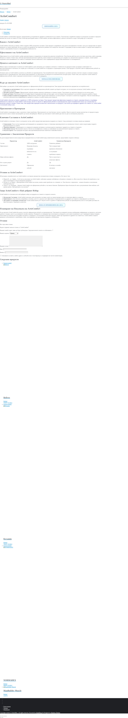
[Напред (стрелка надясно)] (2, 717)
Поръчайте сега (51, 26)
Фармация (6, 709)
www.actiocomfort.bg (51, 79)
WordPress (39, 712)
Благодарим (7, 706)
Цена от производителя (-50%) (51, 205)
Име (2, 249)
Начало (2, 12)
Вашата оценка (5, 233)
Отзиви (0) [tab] (6, 33)
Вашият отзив (4, 246)
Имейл (2, 252)
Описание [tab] (6, 32)
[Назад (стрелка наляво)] (0, 717)
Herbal (8, 12)
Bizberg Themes (55, 712)
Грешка (5, 708)
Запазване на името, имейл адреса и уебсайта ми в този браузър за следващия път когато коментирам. (32, 255)
